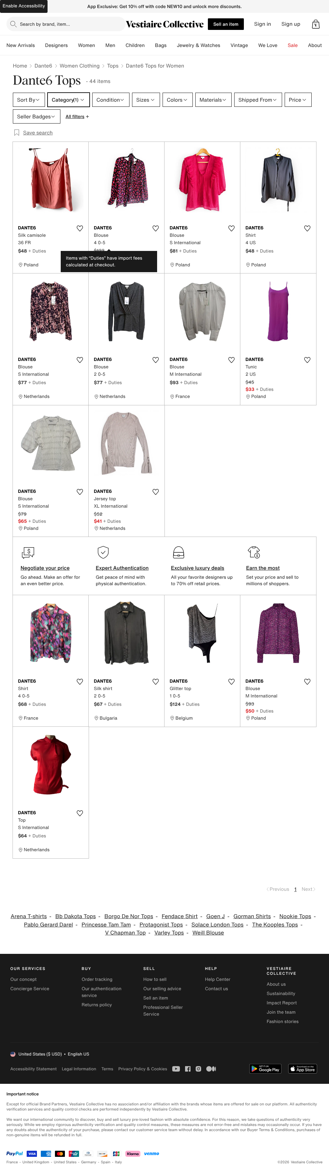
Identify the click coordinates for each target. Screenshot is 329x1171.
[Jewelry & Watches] (225, 45)
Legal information (79, 1069)
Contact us (216, 988)
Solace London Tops (217, 925)
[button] (315, 24)
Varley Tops (169, 933)
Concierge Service (29, 988)
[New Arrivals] (39, 45)
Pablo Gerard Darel (48, 925)
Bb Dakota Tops (75, 916)
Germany (88, 1162)
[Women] (100, 45)
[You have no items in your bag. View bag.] (315, 24)
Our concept (23, 979)
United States (65, 1162)
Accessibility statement (33, 1069)
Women (86, 45)
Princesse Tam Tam (106, 925)
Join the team (281, 1012)
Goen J (215, 916)
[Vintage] (253, 45)
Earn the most (263, 568)
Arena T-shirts (29, 916)
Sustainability (281, 993)
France (12, 1162)
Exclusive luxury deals (197, 568)
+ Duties (37, 250)
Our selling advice (162, 988)
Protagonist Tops (161, 925)
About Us (318, 45)
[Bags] (171, 45)
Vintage (239, 45)
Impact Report (282, 1003)
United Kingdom (35, 1162)
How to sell (154, 979)
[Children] (149, 45)
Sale (293, 45)
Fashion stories (282, 1021)
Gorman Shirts (252, 916)
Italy (118, 1162)
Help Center (217, 979)
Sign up (290, 24)
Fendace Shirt (180, 916)
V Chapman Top (125, 933)
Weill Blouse (208, 933)
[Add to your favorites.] (80, 228)
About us (276, 984)
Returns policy (97, 1004)
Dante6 (43, 65)
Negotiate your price (45, 568)
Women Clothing (80, 65)
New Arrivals (20, 45)
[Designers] (73, 45)
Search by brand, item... (45, 24)
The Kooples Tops (275, 925)
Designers (56, 45)
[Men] (120, 45)
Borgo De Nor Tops (128, 916)
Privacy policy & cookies (142, 1069)
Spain (106, 1162)
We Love (268, 45)
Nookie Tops (295, 916)
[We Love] (282, 45)
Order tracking (97, 979)
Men (110, 45)
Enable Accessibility (24, 6)
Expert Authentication (122, 568)
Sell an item (225, 24)
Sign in (262, 24)
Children (135, 45)
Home (20, 65)
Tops (113, 65)
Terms (107, 1069)
